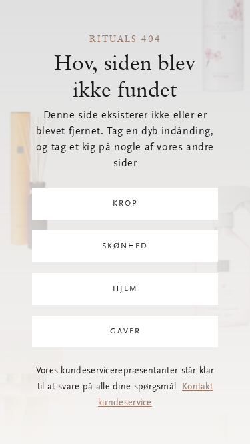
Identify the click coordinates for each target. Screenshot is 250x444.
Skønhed (125, 246)
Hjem (125, 289)
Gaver (125, 331)
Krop (125, 204)
